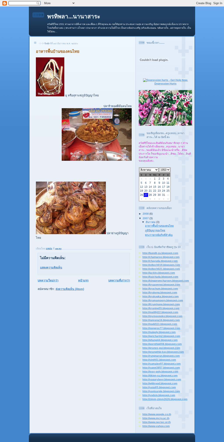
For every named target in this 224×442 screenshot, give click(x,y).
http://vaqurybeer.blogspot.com (161, 379)
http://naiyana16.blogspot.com (161, 320)
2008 (146, 213)
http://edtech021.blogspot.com (161, 268)
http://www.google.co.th (156, 414)
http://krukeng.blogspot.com (159, 292)
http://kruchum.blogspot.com (160, 288)
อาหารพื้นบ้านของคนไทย (159, 225)
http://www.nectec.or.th (156, 422)
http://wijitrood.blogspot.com (159, 383)
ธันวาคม (151, 222)
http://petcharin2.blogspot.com (161, 336)
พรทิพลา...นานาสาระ (73, 16)
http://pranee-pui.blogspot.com (161, 348)
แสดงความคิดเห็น (51, 267)
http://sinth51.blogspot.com (159, 359)
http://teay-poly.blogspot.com (160, 371)
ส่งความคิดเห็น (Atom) (70, 289)
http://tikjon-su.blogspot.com (160, 375)
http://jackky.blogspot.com (158, 272)
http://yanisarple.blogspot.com (161, 391)
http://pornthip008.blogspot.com (162, 344)
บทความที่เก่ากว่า (119, 280)
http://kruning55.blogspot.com (160, 308)
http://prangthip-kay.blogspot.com (163, 351)
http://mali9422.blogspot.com (160, 312)
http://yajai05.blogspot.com (159, 387)
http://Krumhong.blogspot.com (161, 304)
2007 (146, 218)
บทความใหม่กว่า (48, 280)
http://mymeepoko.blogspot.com (162, 316)
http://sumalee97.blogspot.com (161, 363)
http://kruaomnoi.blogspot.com (161, 284)
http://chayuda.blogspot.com (160, 261)
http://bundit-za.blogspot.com (160, 253)
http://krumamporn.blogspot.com (162, 300)
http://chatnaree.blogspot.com (161, 257)
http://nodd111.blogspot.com (159, 324)
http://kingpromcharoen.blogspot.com (165, 280)
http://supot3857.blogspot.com (161, 367)
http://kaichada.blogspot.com (160, 276)
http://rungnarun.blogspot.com (161, 355)
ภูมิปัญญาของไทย (155, 230)
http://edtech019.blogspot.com (161, 264)
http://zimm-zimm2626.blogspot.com (164, 399)
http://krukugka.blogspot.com (160, 296)
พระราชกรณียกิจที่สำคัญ (159, 234)
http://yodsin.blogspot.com (158, 395)
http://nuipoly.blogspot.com (159, 332)
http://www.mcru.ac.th (155, 418)
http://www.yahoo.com (156, 426)
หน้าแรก (83, 280)
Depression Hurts (165, 83)
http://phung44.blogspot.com (160, 340)
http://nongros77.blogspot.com (161, 328)
